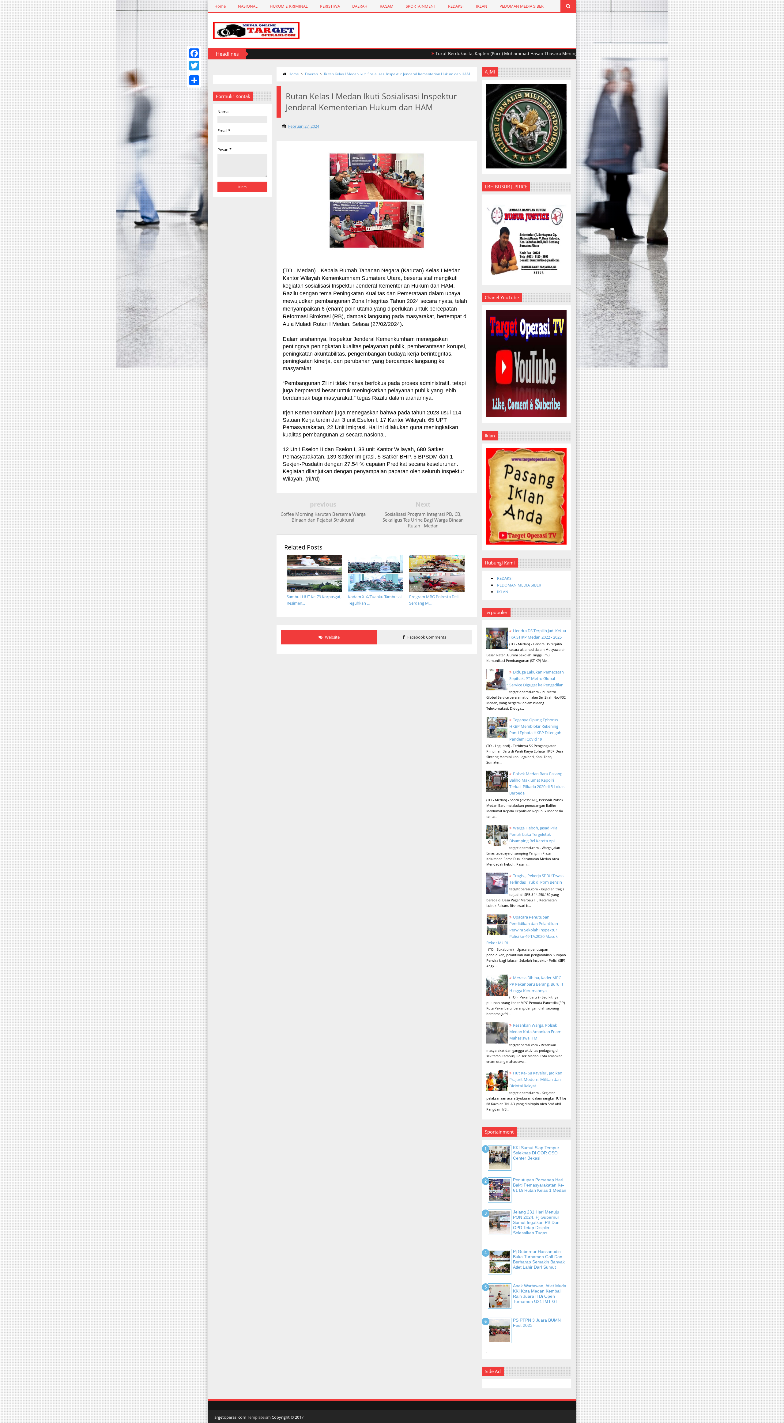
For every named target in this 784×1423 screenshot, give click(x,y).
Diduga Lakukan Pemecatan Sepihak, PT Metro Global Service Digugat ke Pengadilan (536, 678)
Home (220, 6)
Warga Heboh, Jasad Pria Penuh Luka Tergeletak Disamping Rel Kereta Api (533, 834)
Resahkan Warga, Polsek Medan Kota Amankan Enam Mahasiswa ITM (535, 1031)
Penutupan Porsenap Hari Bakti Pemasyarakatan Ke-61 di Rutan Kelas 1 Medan (539, 1185)
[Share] (194, 80)
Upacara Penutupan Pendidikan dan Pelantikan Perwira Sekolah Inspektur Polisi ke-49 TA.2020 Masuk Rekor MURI (522, 930)
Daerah (311, 74)
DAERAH (360, 6)
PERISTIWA (330, 6)
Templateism (259, 1417)
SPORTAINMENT (421, 6)
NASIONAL (248, 6)
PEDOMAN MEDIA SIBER (521, 6)
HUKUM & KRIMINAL (289, 6)
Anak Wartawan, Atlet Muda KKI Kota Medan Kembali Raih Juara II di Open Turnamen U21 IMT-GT (539, 1293)
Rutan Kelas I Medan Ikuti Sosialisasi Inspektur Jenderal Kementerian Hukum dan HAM (397, 74)
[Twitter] (194, 65)
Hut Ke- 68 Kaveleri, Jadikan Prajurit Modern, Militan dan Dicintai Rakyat (535, 1079)
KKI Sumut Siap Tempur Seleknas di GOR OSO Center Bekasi (536, 1153)
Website (332, 637)
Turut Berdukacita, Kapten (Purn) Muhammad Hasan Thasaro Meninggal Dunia (469, 53)
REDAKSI (456, 6)
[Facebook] (194, 53)
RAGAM (387, 6)
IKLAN (481, 6)
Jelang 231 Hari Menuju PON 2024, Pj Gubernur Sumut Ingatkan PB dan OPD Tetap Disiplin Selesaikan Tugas (536, 1222)
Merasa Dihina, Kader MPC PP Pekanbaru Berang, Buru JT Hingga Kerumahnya (536, 984)
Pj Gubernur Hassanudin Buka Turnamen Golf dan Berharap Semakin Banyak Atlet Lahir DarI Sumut (539, 1259)
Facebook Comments (426, 637)
